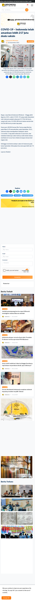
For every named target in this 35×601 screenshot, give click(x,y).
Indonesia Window (12, 40)
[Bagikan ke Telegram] (24, 77)
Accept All (6, 598)
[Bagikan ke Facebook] (7, 77)
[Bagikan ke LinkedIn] (17, 77)
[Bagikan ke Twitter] (10, 77)
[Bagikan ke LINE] (14, 77)
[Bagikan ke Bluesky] (21, 77)
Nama (4, 246)
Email (4, 253)
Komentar (5, 260)
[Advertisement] (17, 96)
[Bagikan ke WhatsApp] (28, 77)
